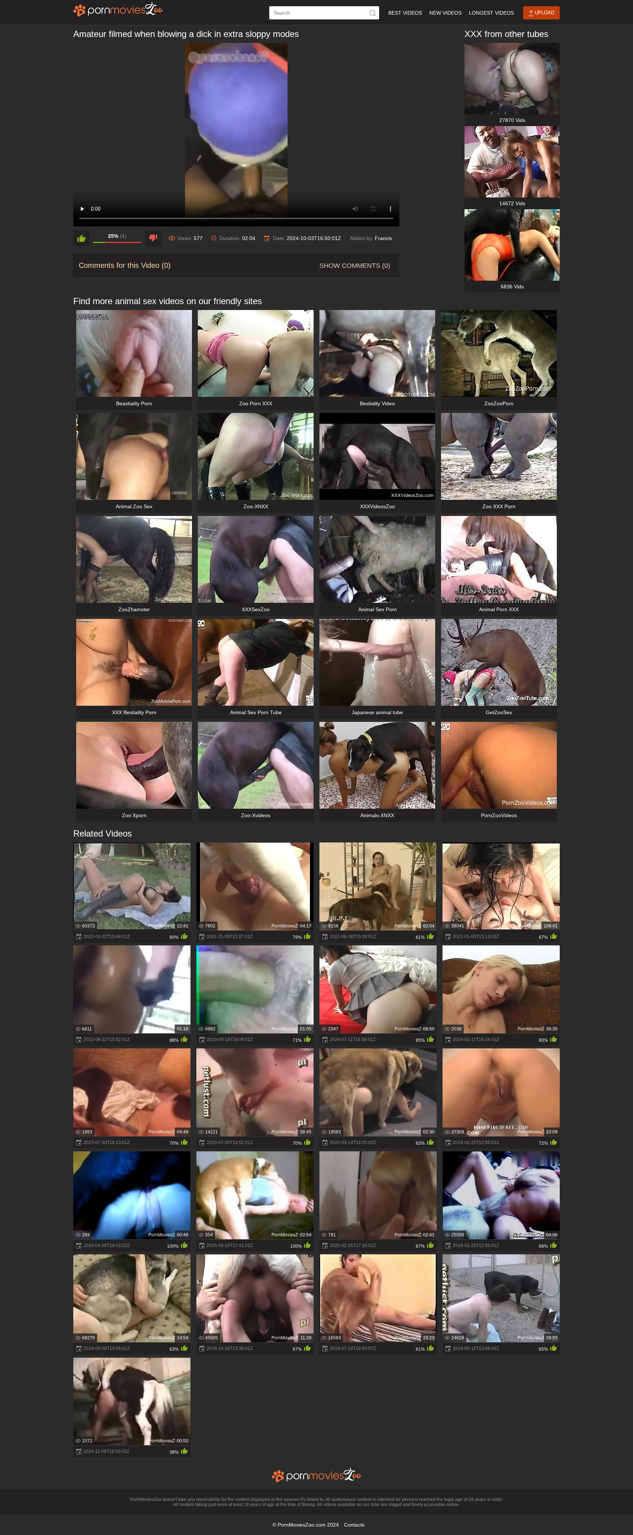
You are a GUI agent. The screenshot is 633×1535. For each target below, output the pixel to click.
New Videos (445, 13)
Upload (543, 12)
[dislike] (153, 238)
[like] (81, 238)
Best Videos (405, 13)
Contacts (354, 1525)
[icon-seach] (372, 12)
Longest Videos (491, 13)
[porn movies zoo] (118, 9)
